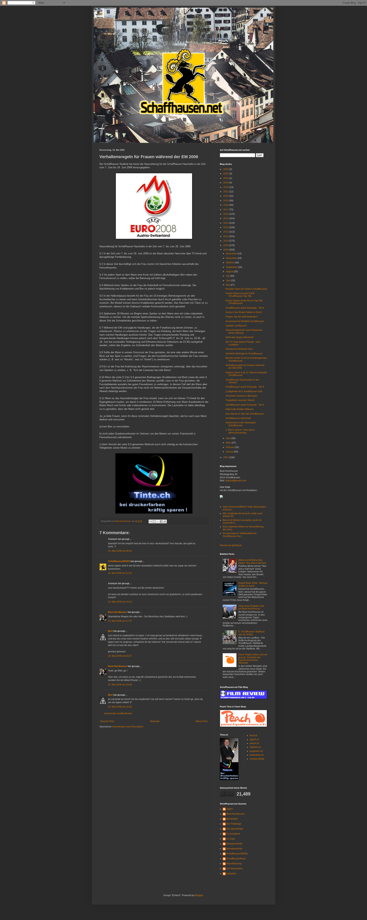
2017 (226, 209)
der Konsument (234, 868)
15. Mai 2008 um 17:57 (120, 621)
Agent (230, 809)
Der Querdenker (235, 828)
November (231, 258)
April (228, 438)
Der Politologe (234, 823)
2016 (226, 214)
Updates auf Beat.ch (236, 325)
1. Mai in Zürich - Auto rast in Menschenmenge (240, 431)
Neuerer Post (107, 721)
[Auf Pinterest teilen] (165, 521)
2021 (226, 191)
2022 (226, 187)
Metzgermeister (235, 843)
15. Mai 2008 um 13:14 (120, 573)
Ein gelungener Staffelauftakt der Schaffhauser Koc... (240, 534)
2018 (226, 205)
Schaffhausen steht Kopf (238, 418)
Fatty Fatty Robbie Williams (240, 409)
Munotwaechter (235, 848)
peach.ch (254, 743)
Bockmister (232, 819)
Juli (228, 276)
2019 (226, 200)
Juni (228, 280)
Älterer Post (201, 721)
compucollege (257, 758)
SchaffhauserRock (236, 858)
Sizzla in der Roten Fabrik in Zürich (244, 312)
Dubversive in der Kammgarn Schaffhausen (241, 424)
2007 (226, 457)
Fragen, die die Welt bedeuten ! (242, 316)
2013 (226, 227)
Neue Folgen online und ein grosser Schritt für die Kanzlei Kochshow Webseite (252, 658)
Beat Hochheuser (117, 612)
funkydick (231, 873)
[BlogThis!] (154, 521)
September (232, 267)
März (229, 442)
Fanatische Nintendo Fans (239, 349)
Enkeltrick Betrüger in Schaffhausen (244, 353)
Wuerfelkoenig (234, 863)
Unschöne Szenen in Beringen (241, 396)
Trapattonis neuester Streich (240, 400)
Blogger (199, 895)
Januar (230, 451)
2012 (226, 231)
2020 (226, 196)
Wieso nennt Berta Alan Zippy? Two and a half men (252, 561)
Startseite (155, 721)
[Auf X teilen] (158, 521)
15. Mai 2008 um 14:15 (120, 601)
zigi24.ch (254, 739)
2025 (226, 173)
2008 (226, 249)
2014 (226, 223)
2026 (226, 169)
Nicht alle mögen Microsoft (239, 337)
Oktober (230, 262)
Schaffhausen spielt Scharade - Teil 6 (245, 308)
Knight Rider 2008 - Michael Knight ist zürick (252, 584)
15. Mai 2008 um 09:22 (120, 551)
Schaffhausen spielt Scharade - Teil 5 (245, 387)
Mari (110, 631)
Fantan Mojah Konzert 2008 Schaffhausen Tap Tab (240, 294)
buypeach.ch (256, 751)
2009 (226, 245)
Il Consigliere (233, 833)
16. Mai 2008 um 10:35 (120, 706)
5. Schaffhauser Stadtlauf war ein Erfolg (251, 633)
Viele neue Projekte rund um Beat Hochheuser (251, 607)
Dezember (231, 253)
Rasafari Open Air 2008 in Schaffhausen (246, 289)
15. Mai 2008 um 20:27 (120, 656)
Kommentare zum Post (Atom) (127, 726)
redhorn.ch (255, 747)
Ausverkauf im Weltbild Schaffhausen (245, 321)
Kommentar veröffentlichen (118, 713)
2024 (226, 178)
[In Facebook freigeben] (161, 521)
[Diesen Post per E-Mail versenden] (150, 521)
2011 (226, 236)
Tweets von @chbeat (230, 545)
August (230, 271)
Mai (228, 285)
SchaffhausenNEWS (119, 561)
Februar (230, 447)
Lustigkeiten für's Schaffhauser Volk (244, 391)
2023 (226, 182)
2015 (226, 218)
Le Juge (231, 838)
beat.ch (253, 735)
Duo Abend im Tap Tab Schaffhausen (245, 413)
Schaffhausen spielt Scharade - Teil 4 (245, 404)
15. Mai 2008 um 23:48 (120, 684)
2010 (226, 240)
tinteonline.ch (257, 755)
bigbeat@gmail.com (235, 480)
